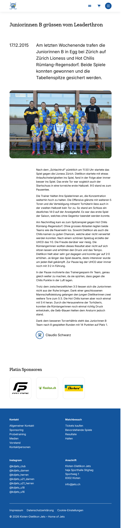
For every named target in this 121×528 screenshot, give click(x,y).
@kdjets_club (17, 466)
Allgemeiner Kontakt (21, 425)
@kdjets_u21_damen (21, 479)
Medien (13, 438)
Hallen (69, 438)
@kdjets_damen (19, 470)
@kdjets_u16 (17, 491)
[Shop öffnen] (99, 5)
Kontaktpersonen (19, 447)
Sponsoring (16, 429)
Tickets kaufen (74, 425)
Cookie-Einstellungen (70, 510)
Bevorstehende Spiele (78, 429)
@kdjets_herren (18, 474)
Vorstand (15, 442)
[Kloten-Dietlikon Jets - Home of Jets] (13, 6)
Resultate (71, 434)
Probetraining (17, 434)
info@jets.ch (72, 484)
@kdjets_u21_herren (21, 483)
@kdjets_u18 (17, 487)
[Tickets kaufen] (89, 5)
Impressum (16, 510)
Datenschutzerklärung (40, 510)
